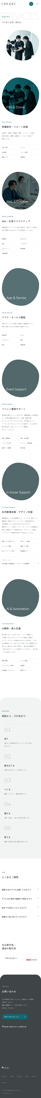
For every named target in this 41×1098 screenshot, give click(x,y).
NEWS (27, 1076)
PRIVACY (34, 1076)
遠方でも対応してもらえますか (14, 907)
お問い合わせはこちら (11, 1017)
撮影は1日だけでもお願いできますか (16, 889)
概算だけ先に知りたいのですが (14, 917)
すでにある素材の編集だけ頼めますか (17, 898)
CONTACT (4, 1082)
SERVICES (4, 1076)
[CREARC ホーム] (9, 4)
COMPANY (19, 1076)
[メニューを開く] (37, 4)
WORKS (12, 1076)
